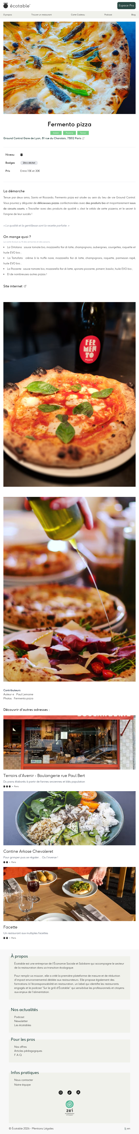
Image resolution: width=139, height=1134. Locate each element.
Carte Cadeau (78, 14)
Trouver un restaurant (41, 14)
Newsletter (21, 1021)
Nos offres (20, 1047)
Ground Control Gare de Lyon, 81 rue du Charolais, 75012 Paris (42, 138)
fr (125, 1128)
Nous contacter (23, 1080)
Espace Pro (126, 5)
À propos (7, 14)
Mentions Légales (43, 1128)
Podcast (108, 14)
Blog (133, 14)
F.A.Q (18, 1055)
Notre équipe (22, 1084)
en (128, 1128)
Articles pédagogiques (28, 1051)
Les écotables (22, 1025)
